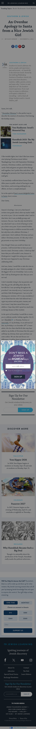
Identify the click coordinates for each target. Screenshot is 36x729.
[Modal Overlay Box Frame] (18, 364)
